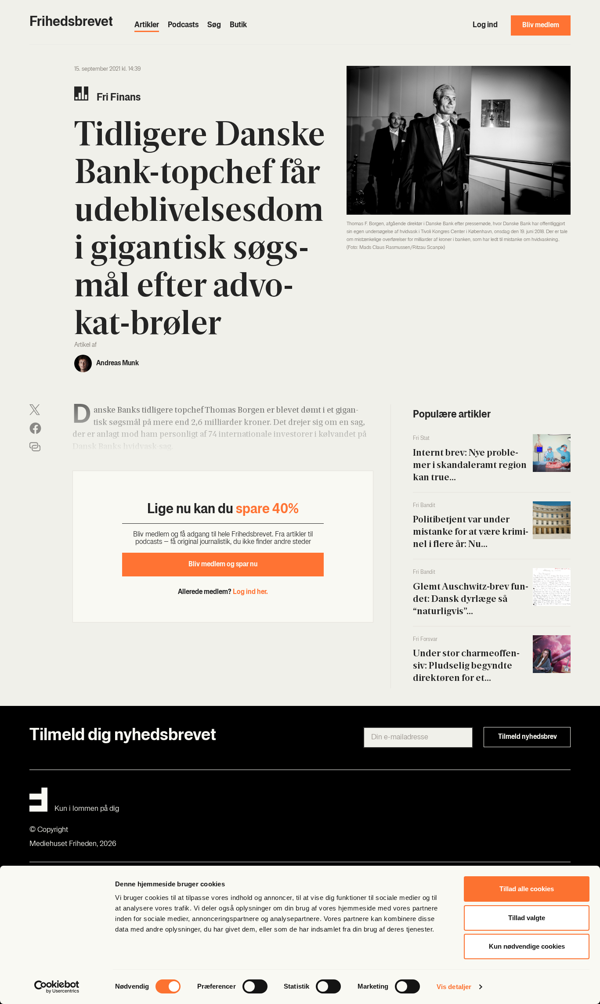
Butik (238, 25)
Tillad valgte (526, 917)
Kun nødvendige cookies (527, 946)
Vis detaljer (454, 986)
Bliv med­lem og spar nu (222, 564)
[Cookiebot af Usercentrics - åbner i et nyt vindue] (56, 986)
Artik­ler (146, 25)
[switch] (254, 986)
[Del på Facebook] (35, 428)
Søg (214, 25)
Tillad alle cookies (526, 888)
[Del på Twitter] (34, 409)
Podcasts (183, 25)
